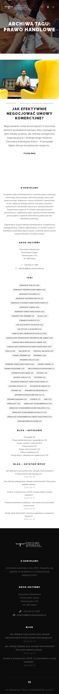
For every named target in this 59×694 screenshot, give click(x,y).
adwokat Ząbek (29, 307)
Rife (7, 689)
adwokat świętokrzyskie (29, 311)
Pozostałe (28, 437)
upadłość (14, 403)
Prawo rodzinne (15, 368)
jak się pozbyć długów (29, 325)
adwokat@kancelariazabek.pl (31, 268)
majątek (24, 351)
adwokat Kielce (29, 285)
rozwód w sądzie (40, 386)
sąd (48, 399)
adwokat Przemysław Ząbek (29, 290)
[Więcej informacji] (48, 7)
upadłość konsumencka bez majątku (29, 408)
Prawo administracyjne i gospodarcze (28, 440)
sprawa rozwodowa (36, 390)
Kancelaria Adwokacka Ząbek (29, 342)
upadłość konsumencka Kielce (29, 412)
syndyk (35, 399)
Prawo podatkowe (28, 452)
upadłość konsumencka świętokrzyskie (29, 417)
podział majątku (43, 351)
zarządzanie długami (29, 421)
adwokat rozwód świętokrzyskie (29, 303)
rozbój (42, 373)
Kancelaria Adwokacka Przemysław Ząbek (29, 338)
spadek (16, 390)
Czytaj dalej (29, 153)
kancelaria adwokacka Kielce (29, 333)
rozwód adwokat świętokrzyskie (29, 382)
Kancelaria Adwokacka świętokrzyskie (29, 347)
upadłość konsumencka (38, 403)
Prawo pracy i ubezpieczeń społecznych (36, 103)
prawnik (40, 355)
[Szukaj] (42, 7)
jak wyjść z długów (29, 329)
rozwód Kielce (18, 386)
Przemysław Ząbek (22, 373)
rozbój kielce (22, 377)
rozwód (40, 377)
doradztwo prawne (23, 316)
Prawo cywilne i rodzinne (27, 443)
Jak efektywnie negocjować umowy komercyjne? (29, 113)
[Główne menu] (53, 7)
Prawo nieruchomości (28, 449)
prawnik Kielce (29, 360)
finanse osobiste (29, 320)
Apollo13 (49, 689)
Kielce (10, 351)
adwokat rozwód (29, 294)
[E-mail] (29, 682)
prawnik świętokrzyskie (19, 364)
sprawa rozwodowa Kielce (29, 395)
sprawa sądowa (17, 399)
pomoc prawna (21, 355)
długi (42, 316)
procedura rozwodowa (41, 368)
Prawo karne (46, 364)
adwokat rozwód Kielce (29, 298)
